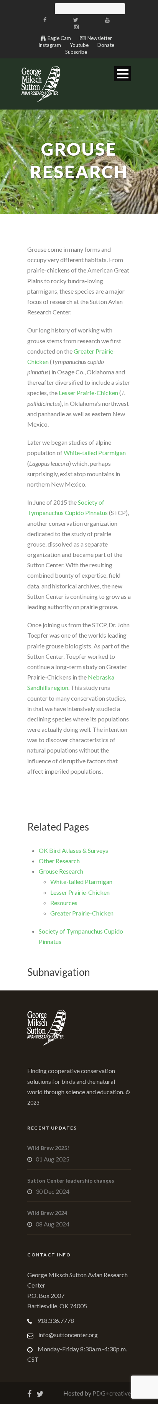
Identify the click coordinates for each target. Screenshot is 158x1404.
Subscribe (76, 52)
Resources (63, 902)
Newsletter (99, 38)
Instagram (49, 45)
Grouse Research (61, 871)
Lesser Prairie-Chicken (88, 392)
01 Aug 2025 (52, 1159)
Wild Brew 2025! (48, 1148)
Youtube (79, 45)
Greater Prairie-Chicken (82, 913)
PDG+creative (111, 1393)
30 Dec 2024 (52, 1191)
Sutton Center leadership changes (70, 1180)
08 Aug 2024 (52, 1224)
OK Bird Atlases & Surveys (73, 850)
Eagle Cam (59, 38)
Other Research (59, 860)
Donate (105, 45)
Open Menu (122, 73)
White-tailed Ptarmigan (95, 452)
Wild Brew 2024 (47, 1213)
